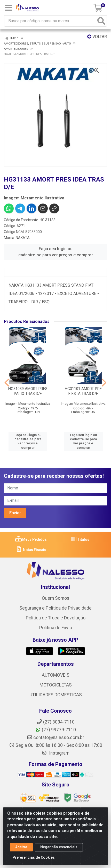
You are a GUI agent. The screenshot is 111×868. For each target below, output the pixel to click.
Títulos (83, 539)
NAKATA (23, 238)
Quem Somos (55, 598)
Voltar (99, 36)
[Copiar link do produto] (54, 208)
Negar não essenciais (58, 847)
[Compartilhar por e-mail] (43, 208)
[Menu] (8, 7)
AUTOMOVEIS (55, 675)
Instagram (58, 753)
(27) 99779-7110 (59, 729)
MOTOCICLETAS (55, 685)
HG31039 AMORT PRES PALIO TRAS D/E (27, 391)
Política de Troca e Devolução (55, 617)
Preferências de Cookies (34, 857)
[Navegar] (7, 382)
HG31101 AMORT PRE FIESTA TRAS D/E (83, 391)
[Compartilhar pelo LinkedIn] (31, 208)
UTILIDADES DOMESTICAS (55, 694)
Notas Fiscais (34, 550)
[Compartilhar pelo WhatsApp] (9, 208)
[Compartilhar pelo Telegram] (20, 208)
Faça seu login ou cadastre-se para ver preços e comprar (55, 251)
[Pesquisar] (101, 21)
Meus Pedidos (34, 539)
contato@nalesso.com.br (58, 737)
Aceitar (21, 847)
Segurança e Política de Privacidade (55, 608)
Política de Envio (55, 627)
